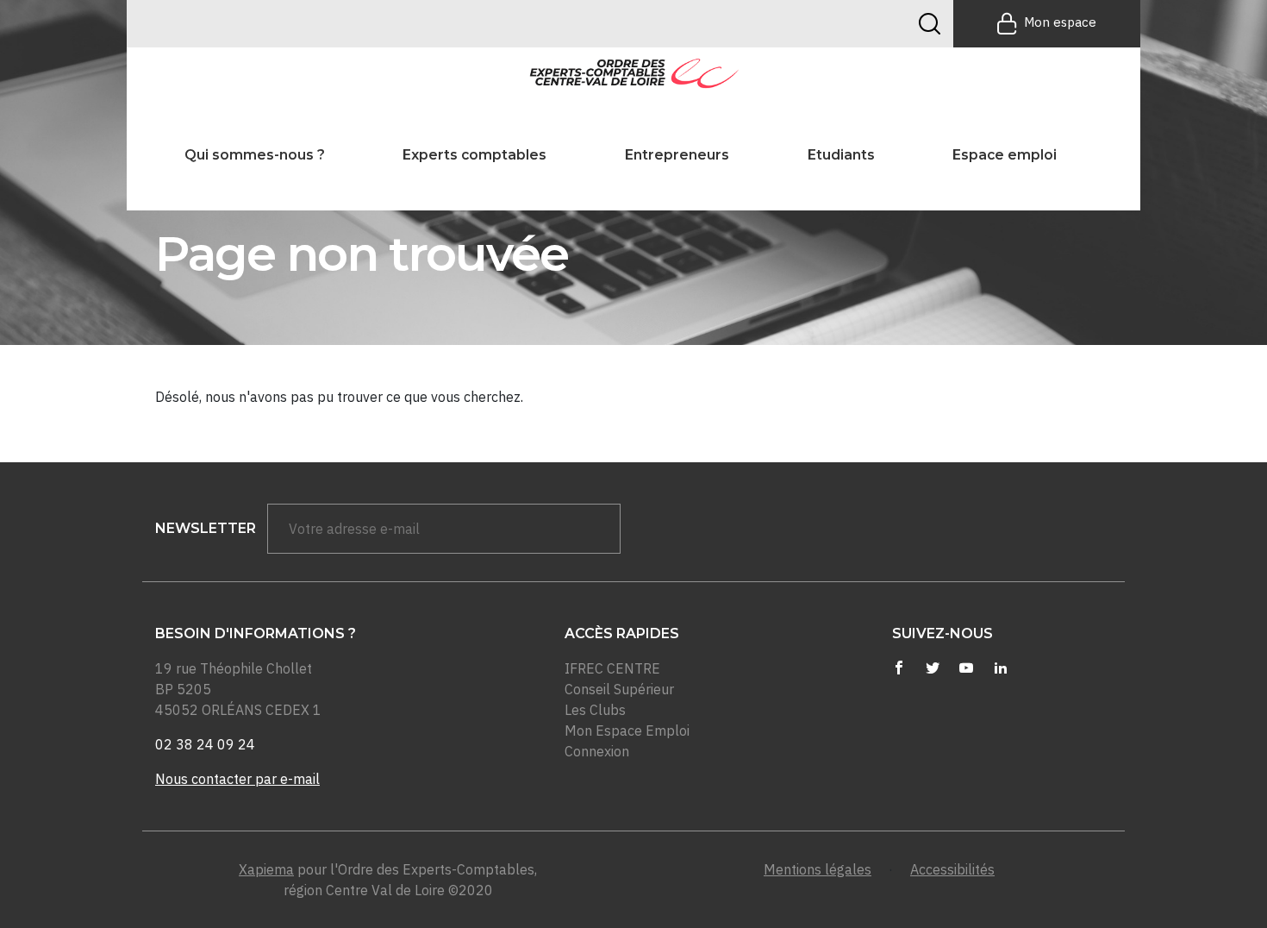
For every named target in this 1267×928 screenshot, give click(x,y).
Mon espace (1060, 22)
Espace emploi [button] (1004, 155)
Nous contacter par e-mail (237, 778)
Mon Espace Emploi (627, 730)
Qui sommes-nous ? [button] (254, 155)
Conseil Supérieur (619, 689)
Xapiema (266, 869)
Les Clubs (595, 709)
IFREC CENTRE (612, 668)
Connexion (597, 751)
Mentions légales (817, 869)
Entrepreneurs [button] (677, 155)
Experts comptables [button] (474, 155)
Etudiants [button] (841, 155)
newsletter (205, 528)
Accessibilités (952, 869)
